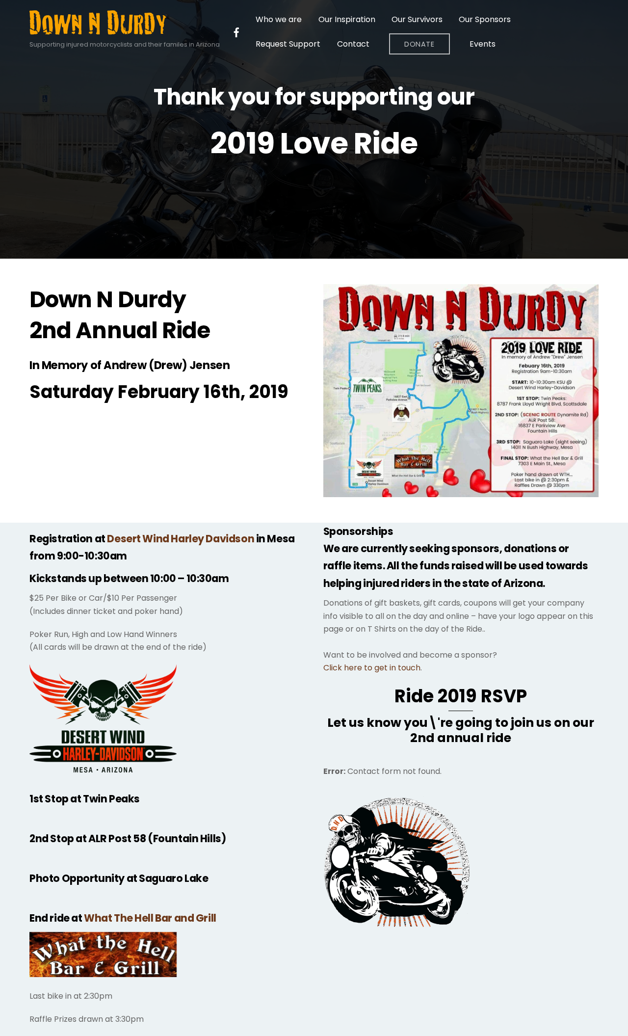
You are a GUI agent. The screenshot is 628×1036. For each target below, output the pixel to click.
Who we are (279, 19)
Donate (419, 44)
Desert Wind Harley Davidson (180, 538)
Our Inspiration (346, 19)
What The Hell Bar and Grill (150, 918)
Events (483, 44)
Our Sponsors (485, 19)
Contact (353, 44)
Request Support (288, 44)
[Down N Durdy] (97, 30)
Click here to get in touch (371, 667)
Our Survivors (417, 19)
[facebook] (236, 31)
